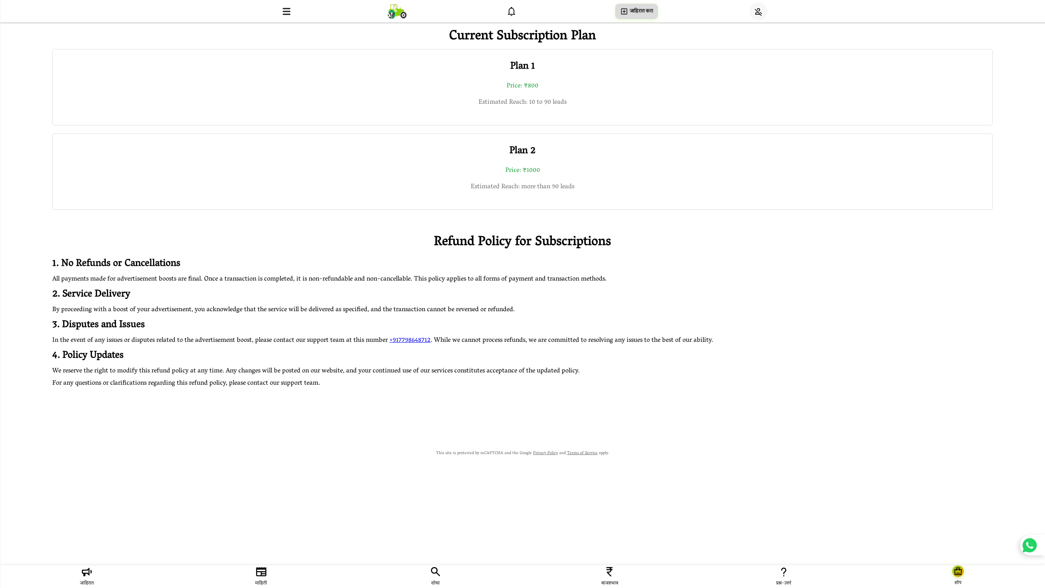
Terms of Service (582, 453)
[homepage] (397, 11)
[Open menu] (287, 11)
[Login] (758, 11)
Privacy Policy (545, 453)
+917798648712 (410, 340)
